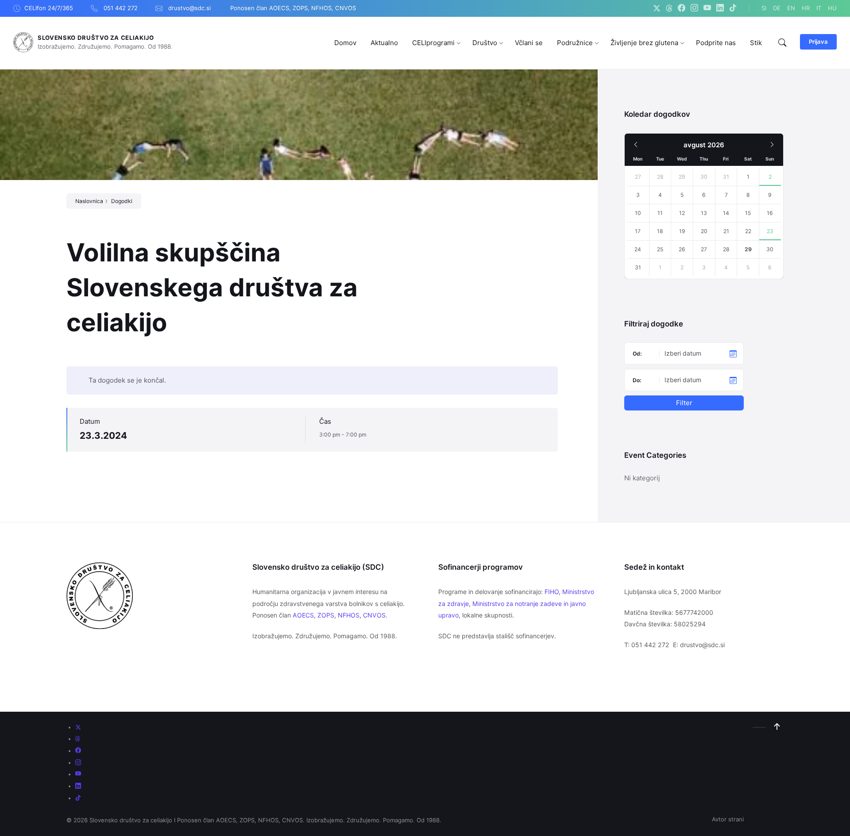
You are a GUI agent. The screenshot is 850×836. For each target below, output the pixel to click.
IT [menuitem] (818, 8)
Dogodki (121, 201)
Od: (637, 353)
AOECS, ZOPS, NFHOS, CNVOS (339, 615)
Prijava (818, 41)
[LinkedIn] (720, 8)
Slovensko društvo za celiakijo (96, 37)
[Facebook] (681, 8)
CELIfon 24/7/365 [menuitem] (48, 8)
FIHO (552, 591)
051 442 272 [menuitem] (121, 8)
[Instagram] (694, 8)
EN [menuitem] (791, 8)
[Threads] (669, 8)
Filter (684, 403)
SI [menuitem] (763, 8)
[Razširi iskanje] (782, 43)
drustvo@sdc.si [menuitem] (189, 8)
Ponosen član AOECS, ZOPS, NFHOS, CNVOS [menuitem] (293, 8)
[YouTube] (707, 8)
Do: (637, 380)
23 (770, 231)
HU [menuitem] (832, 8)
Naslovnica (89, 201)
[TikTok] (733, 8)
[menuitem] (345, 42)
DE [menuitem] (776, 8)
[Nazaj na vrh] (777, 726)
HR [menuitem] (806, 8)
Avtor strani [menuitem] (728, 819)
